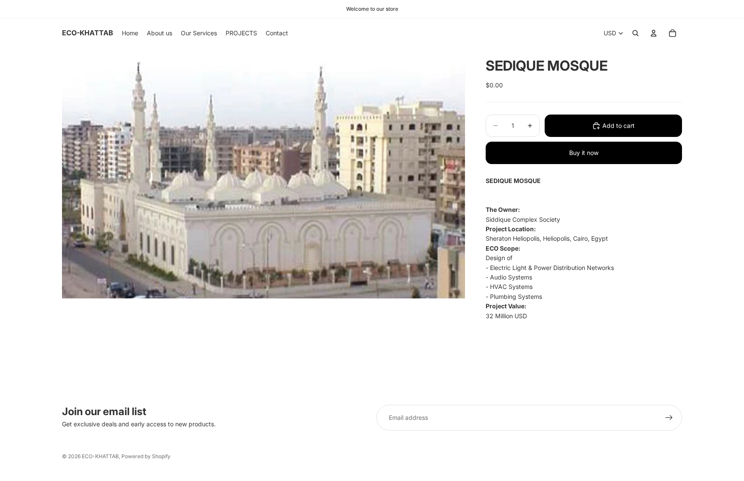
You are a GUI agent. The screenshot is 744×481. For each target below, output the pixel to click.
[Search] (635, 33)
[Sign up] (669, 418)
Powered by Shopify (145, 456)
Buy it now (583, 152)
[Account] (653, 33)
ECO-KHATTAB (100, 456)
